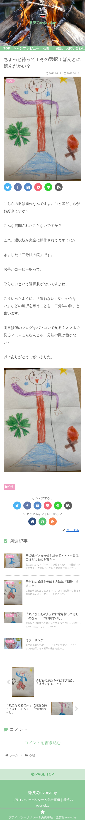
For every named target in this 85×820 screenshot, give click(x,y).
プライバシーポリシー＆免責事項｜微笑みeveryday (42, 802)
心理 (10, 486)
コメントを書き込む (42, 742)
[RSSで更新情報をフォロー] (53, 521)
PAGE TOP (44, 774)
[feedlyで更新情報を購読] (42, 521)
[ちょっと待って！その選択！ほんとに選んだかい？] (28, 187)
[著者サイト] (32, 521)
